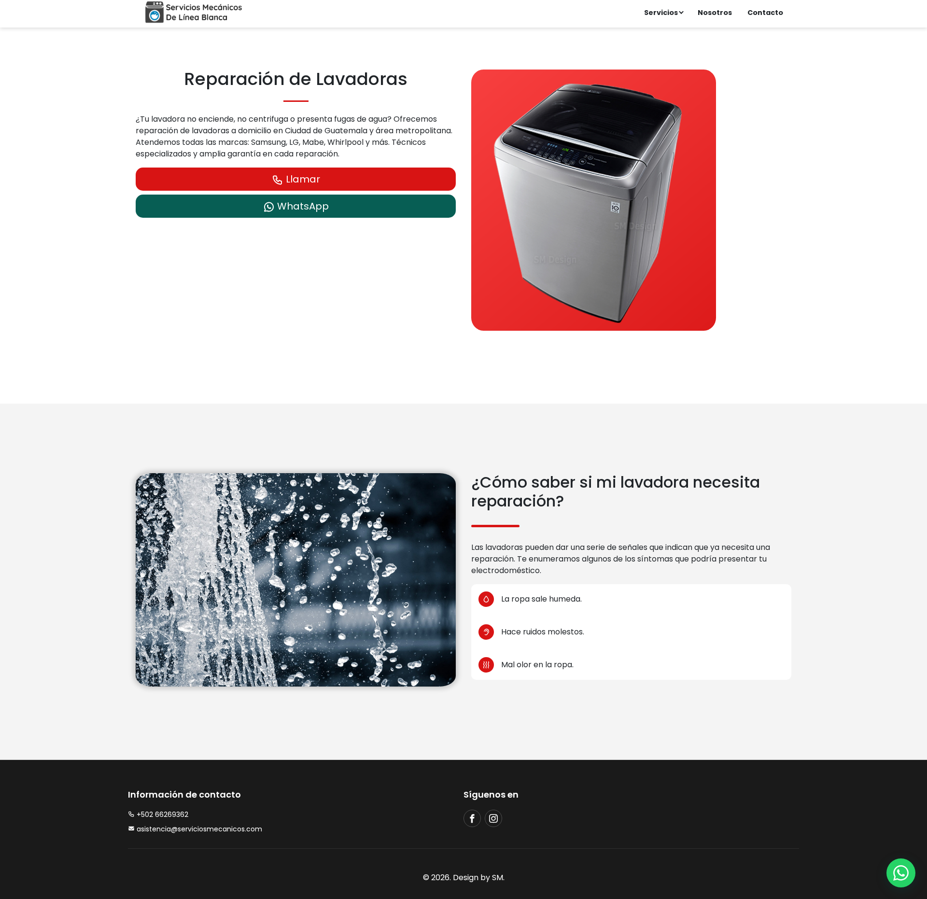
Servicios (661, 12)
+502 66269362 (161, 814)
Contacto (765, 12)
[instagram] (493, 818)
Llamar (301, 179)
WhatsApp (302, 206)
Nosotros (715, 12)
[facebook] (472, 818)
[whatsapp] (900, 872)
